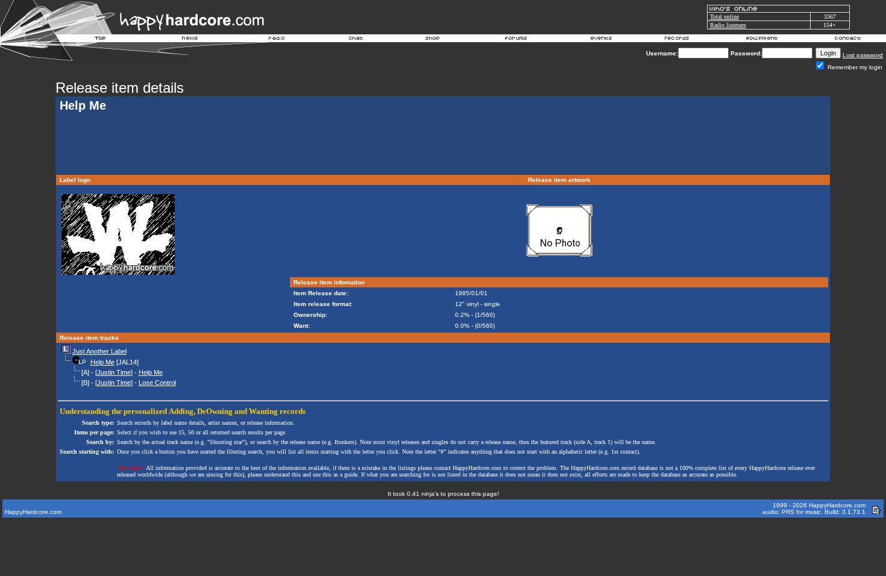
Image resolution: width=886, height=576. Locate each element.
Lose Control (157, 382)
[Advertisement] (443, 144)
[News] (188, 39)
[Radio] (277, 39)
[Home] (101, 39)
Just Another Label (99, 351)
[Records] (677, 39)
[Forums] (516, 39)
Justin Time (114, 372)
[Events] (601, 39)
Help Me (102, 362)
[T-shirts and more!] (432, 39)
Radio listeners (728, 25)
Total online (724, 16)
